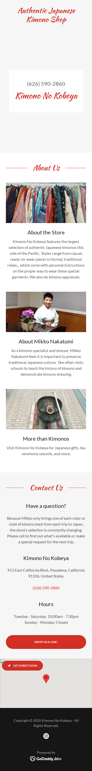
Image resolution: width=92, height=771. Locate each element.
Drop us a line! (46, 642)
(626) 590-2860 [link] (46, 83)
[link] (46, 15)
